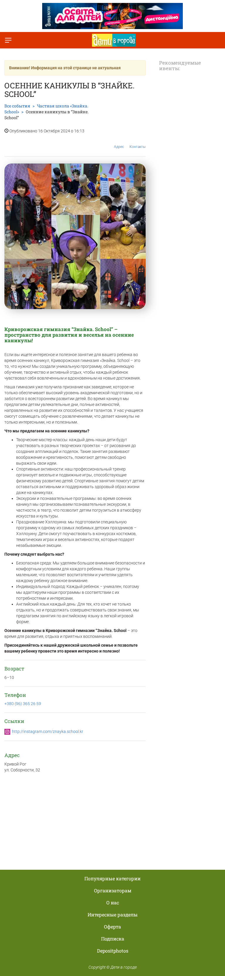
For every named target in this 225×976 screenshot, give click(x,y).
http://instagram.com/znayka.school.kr (47, 731)
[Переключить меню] (8, 40)
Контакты (137, 147)
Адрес (119, 147)
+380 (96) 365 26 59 (22, 703)
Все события (17, 106)
